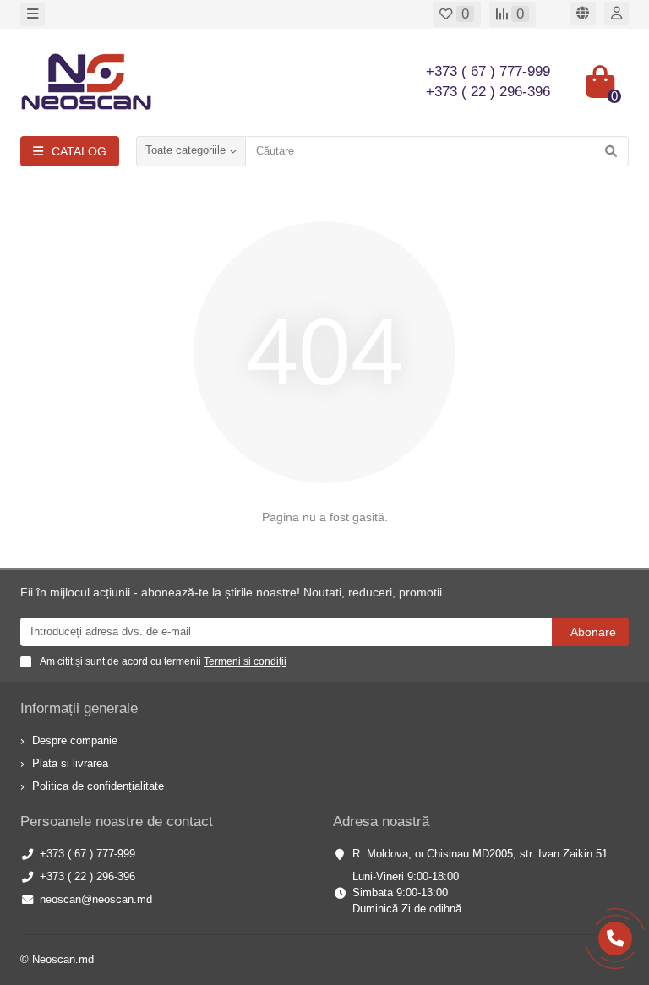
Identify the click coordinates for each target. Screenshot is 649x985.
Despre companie (74, 740)
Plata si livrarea (70, 763)
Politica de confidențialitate (98, 786)
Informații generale (79, 708)
